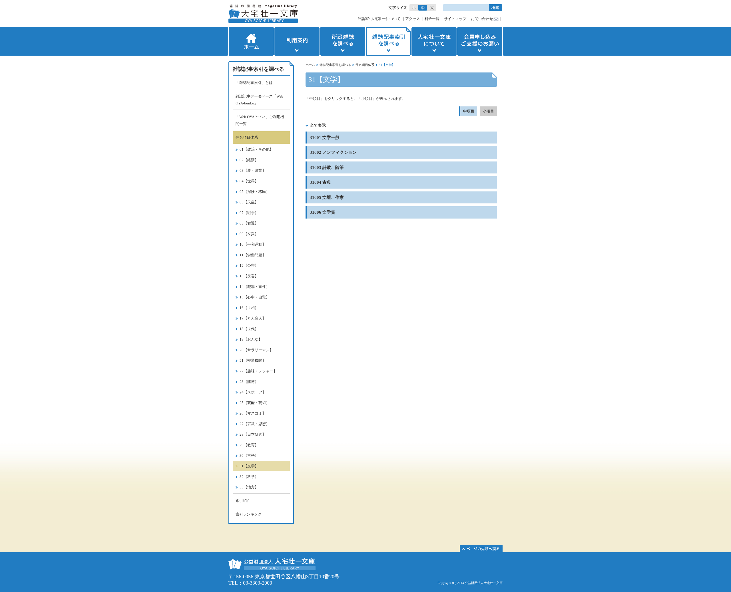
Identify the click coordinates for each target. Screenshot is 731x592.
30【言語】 (249, 455)
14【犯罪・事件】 (255, 286)
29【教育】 (249, 445)
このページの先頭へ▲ (481, 548)
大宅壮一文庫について (434, 41)
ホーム (250, 41)
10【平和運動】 (253, 244)
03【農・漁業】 (253, 170)
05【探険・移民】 (255, 191)
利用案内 (297, 41)
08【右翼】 (249, 223)
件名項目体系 (365, 64)
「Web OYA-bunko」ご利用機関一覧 (260, 120)
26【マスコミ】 (253, 413)
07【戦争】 (249, 213)
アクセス (412, 19)
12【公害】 (249, 265)
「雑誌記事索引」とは (254, 82)
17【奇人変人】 (253, 318)
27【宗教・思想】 (255, 424)
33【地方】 (249, 487)
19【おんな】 (251, 339)
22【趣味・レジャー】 (258, 371)
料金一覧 (432, 19)
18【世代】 (249, 329)
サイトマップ (455, 19)
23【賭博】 (249, 381)
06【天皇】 (249, 202)
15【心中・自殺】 (255, 297)
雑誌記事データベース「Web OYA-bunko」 (259, 99)
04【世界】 (249, 181)
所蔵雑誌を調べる (343, 41)
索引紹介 (243, 500)
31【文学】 (249, 466)
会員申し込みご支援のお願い (480, 41)
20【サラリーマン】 (256, 350)
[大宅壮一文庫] (263, 13)
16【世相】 (249, 308)
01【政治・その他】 (256, 149)
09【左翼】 (249, 234)
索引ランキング (249, 514)
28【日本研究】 (253, 434)
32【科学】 (249, 476)
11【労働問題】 (253, 255)
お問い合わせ (482, 19)
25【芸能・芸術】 (255, 403)
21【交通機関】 (253, 360)
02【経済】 (249, 160)
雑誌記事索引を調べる (388, 41)
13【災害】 (249, 276)
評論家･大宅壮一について (379, 19)
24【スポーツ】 (253, 392)
